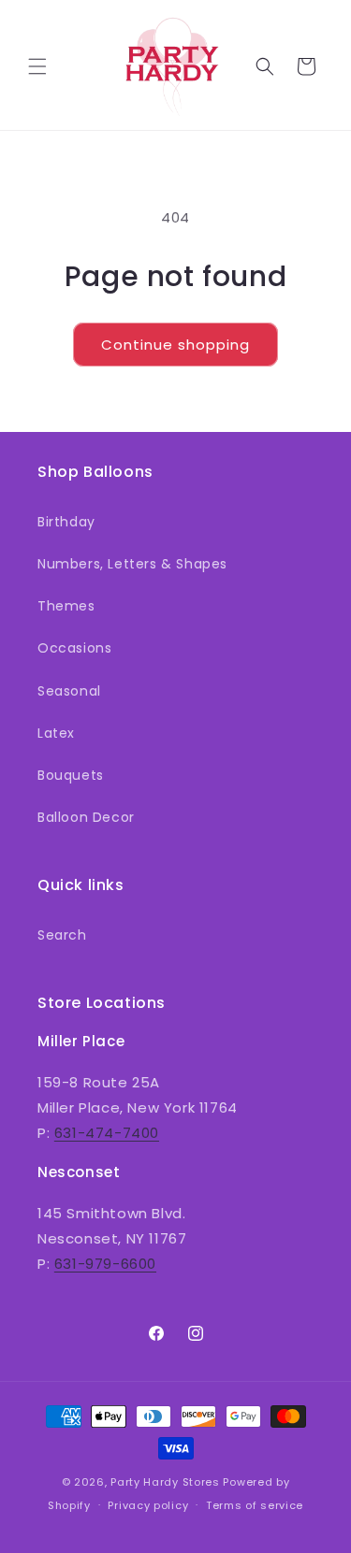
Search (62, 935)
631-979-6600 (105, 1263)
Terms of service (254, 1505)
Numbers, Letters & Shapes (132, 563)
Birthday (66, 521)
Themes (66, 606)
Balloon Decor (86, 817)
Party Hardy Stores (165, 1481)
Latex (56, 733)
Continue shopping (175, 344)
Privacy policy (148, 1505)
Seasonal (69, 691)
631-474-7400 (106, 1133)
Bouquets (70, 775)
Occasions (74, 648)
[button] (37, 66)
